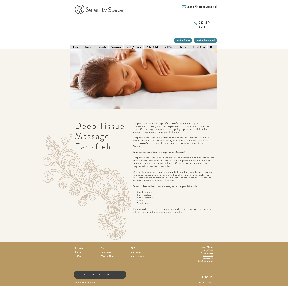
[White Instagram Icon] (206, 277)
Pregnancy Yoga (207, 253)
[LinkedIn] (211, 277)
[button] (75, 47)
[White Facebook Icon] (202, 277)
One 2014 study (141, 171)
